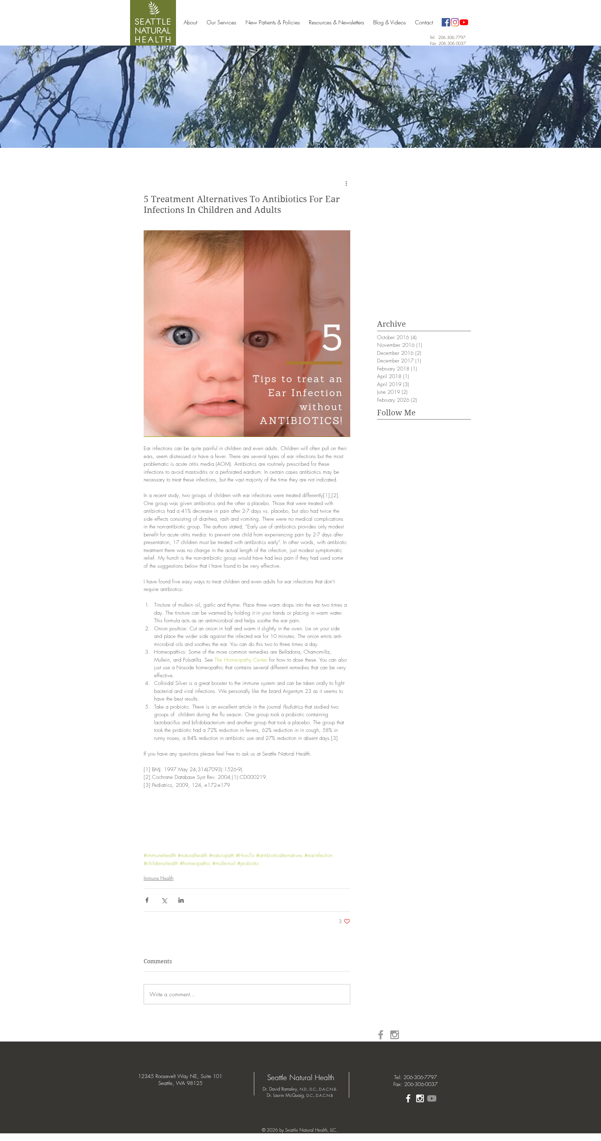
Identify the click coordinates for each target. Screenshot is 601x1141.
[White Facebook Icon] (408, 1098)
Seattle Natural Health (300, 1077)
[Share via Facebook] (147, 900)
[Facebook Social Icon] (446, 22)
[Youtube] (431, 1098)
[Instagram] (455, 22)
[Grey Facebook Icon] (381, 1035)
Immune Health (159, 878)
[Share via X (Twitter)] (164, 900)
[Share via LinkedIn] (181, 900)
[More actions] (346, 183)
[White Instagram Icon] (420, 1098)
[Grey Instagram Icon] (394, 1035)
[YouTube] (464, 22)
